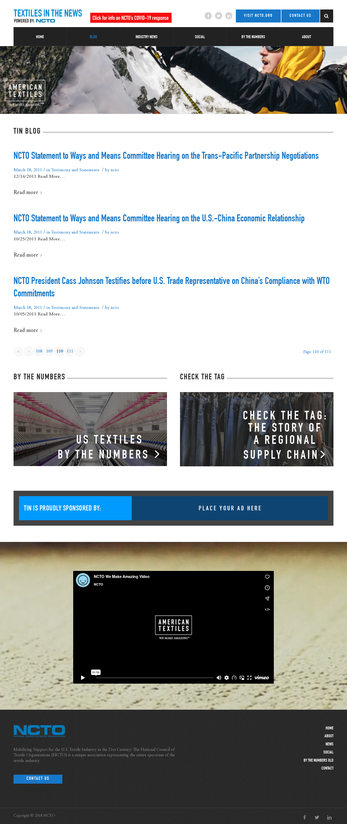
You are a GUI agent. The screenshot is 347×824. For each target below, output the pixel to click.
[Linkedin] (228, 15)
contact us (300, 16)
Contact (327, 769)
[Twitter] (218, 15)
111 (70, 351)
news (329, 744)
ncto (115, 170)
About (328, 736)
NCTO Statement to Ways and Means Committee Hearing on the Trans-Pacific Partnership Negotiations (166, 156)
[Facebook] (208, 15)
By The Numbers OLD (318, 761)
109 (49, 351)
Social (328, 753)
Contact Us (38, 779)
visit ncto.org (258, 16)
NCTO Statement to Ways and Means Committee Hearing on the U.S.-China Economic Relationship (159, 219)
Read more (26, 193)
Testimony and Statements (75, 170)
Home (329, 728)
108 (39, 351)
